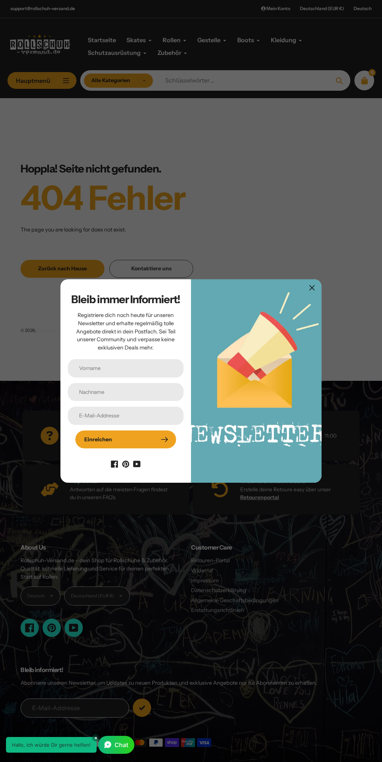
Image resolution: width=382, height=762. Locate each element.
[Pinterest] (125, 463)
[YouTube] (137, 463)
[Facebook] (114, 463)
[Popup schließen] (312, 287)
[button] (70, 745)
